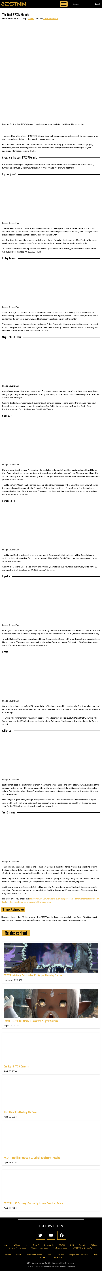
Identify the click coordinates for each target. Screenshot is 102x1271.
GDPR (95, 1254)
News (6, 1245)
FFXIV (31, 18)
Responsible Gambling (78, 1254)
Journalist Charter (34, 1254)
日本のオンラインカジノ (82, 1248)
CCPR (42, 1257)
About (19, 1254)
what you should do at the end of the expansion (30, 902)
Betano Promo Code (17, 1248)
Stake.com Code (60, 1248)
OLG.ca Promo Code (39, 1248)
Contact (7, 1254)
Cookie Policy (56, 1257)
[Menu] (64, 4)
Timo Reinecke (50, 18)
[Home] (13, 4)
